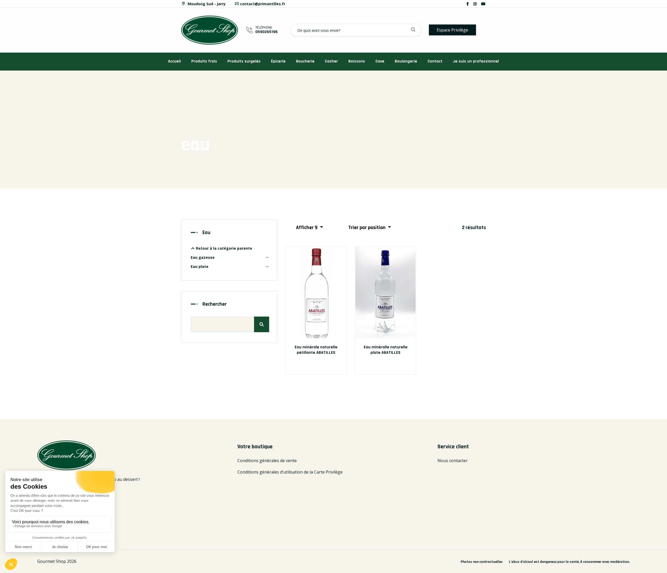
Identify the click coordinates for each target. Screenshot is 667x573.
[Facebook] (467, 3)
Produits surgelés (244, 61)
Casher (331, 61)
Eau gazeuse (203, 257)
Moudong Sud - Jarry (206, 3)
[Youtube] (483, 3)
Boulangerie (406, 61)
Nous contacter (452, 460)
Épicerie (278, 61)
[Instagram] (475, 3)
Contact (435, 61)
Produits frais (204, 61)
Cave (379, 61)
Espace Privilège (452, 30)
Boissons (356, 61)
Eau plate (199, 266)
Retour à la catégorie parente (223, 248)
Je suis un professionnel (476, 61)
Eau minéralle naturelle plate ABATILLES (385, 349)
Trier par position (367, 227)
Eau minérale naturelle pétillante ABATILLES (316, 349)
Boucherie (305, 61)
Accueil (174, 61)
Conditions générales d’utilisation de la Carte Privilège (290, 472)
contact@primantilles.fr (262, 3)
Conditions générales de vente (267, 460)
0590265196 (266, 32)
